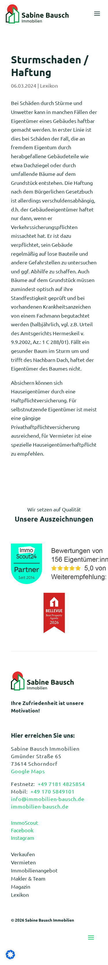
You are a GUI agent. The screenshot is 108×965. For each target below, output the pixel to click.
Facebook (22, 830)
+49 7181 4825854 (61, 784)
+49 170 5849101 (53, 791)
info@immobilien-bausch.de (47, 799)
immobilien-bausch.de (40, 806)
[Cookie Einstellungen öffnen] (10, 957)
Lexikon (49, 85)
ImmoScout (24, 822)
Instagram (22, 838)
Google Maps (28, 771)
